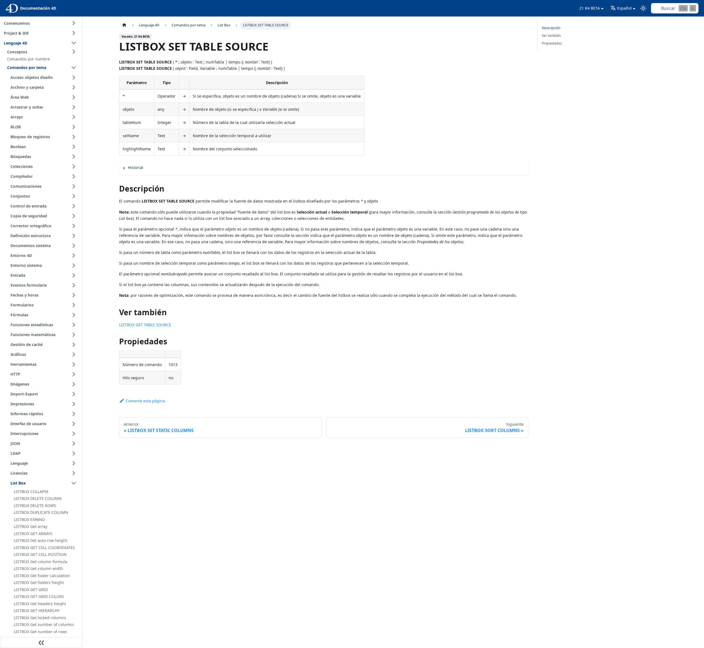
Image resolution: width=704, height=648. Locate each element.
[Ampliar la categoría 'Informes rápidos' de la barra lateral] (74, 413)
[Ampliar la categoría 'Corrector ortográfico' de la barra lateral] (74, 225)
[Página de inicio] (124, 25)
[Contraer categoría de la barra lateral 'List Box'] (74, 483)
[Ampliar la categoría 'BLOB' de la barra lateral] (74, 127)
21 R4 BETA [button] (589, 8)
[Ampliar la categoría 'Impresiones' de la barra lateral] (74, 404)
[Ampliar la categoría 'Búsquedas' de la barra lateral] (74, 156)
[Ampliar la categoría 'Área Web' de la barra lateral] (74, 97)
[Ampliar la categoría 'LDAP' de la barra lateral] (74, 453)
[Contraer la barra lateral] (41, 642)
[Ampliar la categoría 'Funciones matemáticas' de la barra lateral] (74, 334)
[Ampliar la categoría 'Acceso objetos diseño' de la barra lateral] (74, 77)
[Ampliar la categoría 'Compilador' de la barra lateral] (74, 176)
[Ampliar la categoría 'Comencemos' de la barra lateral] (74, 23)
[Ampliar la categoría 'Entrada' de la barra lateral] (74, 275)
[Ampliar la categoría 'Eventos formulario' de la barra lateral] (74, 285)
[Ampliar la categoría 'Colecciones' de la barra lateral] (74, 166)
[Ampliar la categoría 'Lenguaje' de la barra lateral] (74, 463)
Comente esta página (145, 400)
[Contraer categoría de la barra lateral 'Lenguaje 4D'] (74, 42)
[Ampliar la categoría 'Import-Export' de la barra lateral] (74, 394)
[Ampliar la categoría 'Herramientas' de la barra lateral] (74, 364)
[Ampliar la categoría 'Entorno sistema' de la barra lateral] (74, 265)
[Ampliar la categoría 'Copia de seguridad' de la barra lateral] (74, 216)
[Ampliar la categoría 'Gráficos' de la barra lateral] (74, 354)
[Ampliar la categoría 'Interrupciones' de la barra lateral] (74, 433)
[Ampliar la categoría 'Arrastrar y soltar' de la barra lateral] (74, 107)
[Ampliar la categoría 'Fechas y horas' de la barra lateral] (74, 295)
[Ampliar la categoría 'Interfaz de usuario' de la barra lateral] (74, 423)
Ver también (551, 35)
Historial (135, 167)
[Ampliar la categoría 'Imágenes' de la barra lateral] (74, 384)
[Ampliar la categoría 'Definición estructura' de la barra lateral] (74, 235)
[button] (43, 51)
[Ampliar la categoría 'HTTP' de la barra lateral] (74, 374)
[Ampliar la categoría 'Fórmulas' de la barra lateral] (74, 315)
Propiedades (552, 43)
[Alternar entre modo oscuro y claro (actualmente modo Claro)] (643, 8)
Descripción (551, 28)
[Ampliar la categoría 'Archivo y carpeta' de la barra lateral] (74, 87)
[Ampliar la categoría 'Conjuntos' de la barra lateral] (74, 196)
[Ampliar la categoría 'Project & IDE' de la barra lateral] (74, 33)
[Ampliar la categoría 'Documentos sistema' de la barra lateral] (74, 245)
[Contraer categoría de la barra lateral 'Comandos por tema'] (74, 67)
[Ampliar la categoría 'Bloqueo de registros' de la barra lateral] (74, 136)
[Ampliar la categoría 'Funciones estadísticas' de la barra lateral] (74, 324)
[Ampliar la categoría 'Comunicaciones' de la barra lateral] (74, 186)
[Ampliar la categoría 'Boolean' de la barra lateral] (74, 146)
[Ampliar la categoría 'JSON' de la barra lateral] (74, 443)
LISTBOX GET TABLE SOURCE (145, 324)
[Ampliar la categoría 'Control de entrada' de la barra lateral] (74, 206)
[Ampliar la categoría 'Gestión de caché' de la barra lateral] (74, 344)
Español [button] (624, 8)
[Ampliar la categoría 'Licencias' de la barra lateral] (74, 473)
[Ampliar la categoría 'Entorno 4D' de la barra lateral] (74, 255)
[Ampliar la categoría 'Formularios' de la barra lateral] (74, 305)
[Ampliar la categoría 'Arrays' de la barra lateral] (74, 117)
